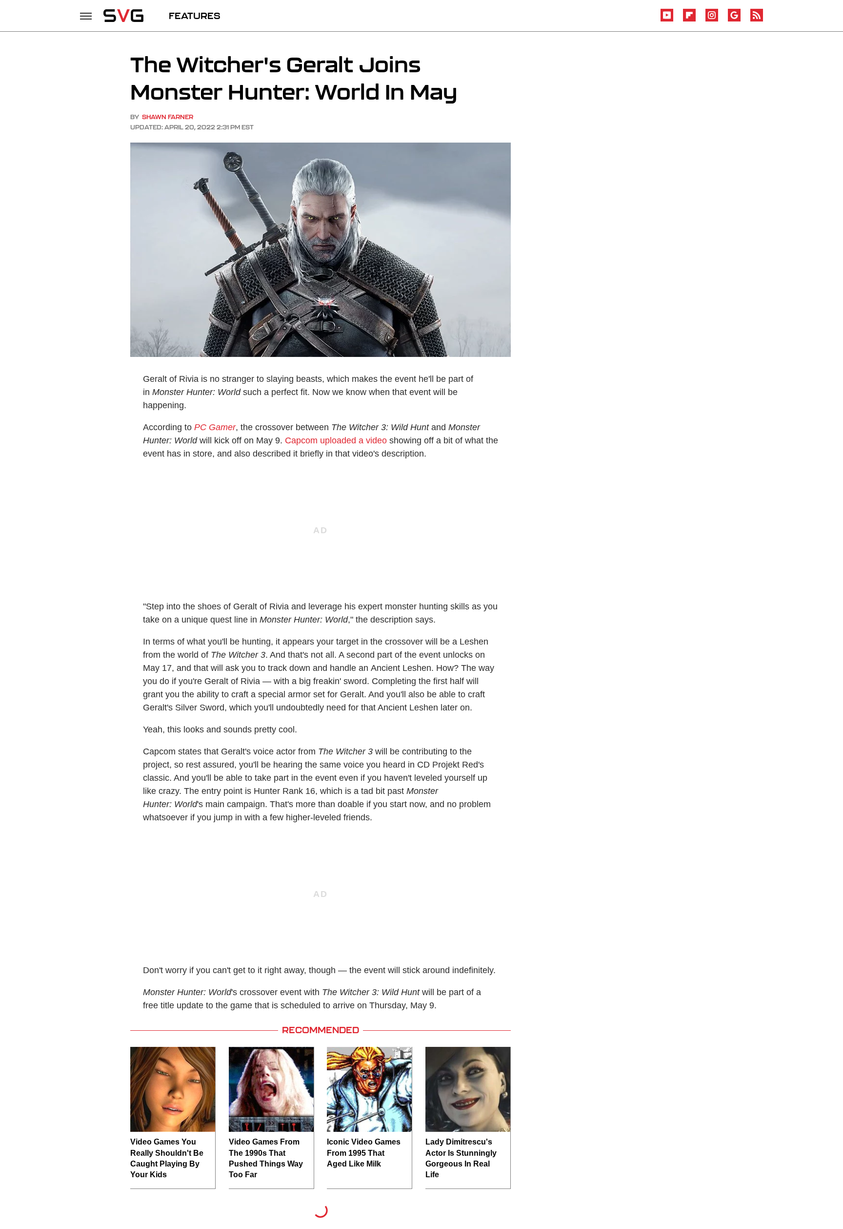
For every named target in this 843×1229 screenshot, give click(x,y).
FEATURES (195, 15)
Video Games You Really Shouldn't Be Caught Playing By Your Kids (166, 1158)
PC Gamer (215, 427)
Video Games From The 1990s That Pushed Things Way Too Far (266, 1158)
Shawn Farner (167, 117)
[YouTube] (667, 19)
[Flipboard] (689, 19)
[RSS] (756, 19)
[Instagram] (711, 19)
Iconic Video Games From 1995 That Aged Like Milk (364, 1153)
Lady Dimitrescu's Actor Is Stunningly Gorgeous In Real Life (461, 1158)
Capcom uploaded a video (336, 440)
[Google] (734, 19)
